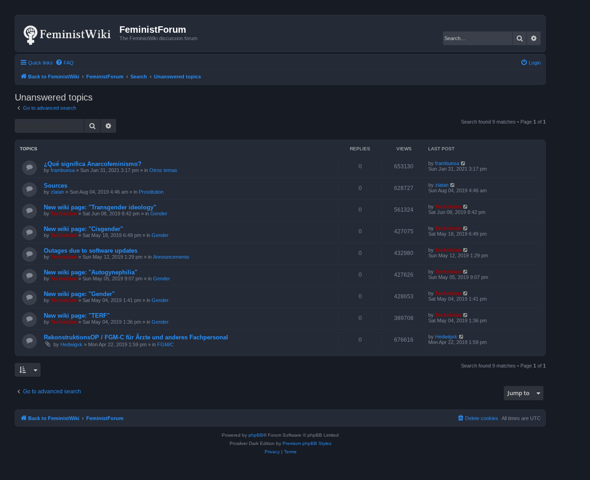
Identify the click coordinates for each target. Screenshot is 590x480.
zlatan (57, 192)
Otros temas (163, 170)
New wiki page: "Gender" (79, 293)
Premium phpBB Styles (307, 443)
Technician (64, 213)
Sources (55, 185)
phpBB (255, 435)
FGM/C (165, 344)
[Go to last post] (463, 163)
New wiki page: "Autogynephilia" (90, 272)
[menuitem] (64, 62)
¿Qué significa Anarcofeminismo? (93, 163)
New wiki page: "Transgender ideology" (100, 207)
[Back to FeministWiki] (68, 33)
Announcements (171, 257)
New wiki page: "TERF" (77, 315)
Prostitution (151, 192)
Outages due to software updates (90, 250)
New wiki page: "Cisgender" (83, 228)
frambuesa (63, 170)
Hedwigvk (71, 344)
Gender (158, 213)
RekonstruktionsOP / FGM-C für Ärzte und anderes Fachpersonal (136, 337)
